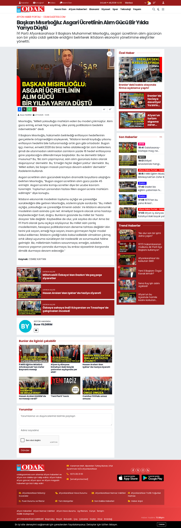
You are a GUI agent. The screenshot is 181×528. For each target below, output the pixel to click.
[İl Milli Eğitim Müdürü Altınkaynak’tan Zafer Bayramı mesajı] (33, 353)
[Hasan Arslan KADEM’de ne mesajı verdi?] (33, 385)
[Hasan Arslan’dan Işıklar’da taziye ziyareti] (97, 353)
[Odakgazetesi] (30, 9)
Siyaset (105, 9)
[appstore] (128, 478)
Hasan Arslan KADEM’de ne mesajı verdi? (32, 397)
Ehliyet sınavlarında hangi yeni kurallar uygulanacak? (148, 162)
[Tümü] (161, 137)
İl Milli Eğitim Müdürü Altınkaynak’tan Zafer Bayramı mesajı (31, 367)
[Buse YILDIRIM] (25, 326)
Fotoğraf (39, 2)
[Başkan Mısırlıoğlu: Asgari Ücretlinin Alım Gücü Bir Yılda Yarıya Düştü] (65, 77)
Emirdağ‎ (108, 519)
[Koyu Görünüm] (158, 9)
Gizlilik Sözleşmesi (25, 513)
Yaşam (137, 9)
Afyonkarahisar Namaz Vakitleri (110, 493)
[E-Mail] (36, 330)
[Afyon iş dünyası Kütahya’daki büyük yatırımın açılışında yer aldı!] (65, 353)
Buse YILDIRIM (25, 115)
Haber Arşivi (137, 501)
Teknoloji (125, 9)
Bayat (59, 519)
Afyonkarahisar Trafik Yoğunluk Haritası (144, 494)
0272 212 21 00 (76, 474)
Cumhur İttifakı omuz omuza (95, 397)
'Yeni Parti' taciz (60, 396)
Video (52, 2)
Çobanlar (83, 519)
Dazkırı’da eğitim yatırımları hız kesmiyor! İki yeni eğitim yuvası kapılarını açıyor (149, 188)
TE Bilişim (160, 517)
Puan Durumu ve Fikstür (33, 501)
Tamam (161, 524)
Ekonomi (94, 9)
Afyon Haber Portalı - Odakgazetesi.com (41, 16)
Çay (76, 519)
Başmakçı (50, 519)
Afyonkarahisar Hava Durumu (73, 493)
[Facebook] (133, 470)
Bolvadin (68, 519)
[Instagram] (143, 470)
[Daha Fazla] (34, 109)
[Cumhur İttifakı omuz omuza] (97, 385)
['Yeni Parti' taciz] (65, 385)
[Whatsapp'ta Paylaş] (29, 109)
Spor (115, 9)
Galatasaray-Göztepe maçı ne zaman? (149, 149)
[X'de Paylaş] (24, 109)
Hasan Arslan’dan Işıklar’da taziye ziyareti (96, 366)
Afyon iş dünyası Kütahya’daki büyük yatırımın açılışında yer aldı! (64, 368)
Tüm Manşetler (65, 501)
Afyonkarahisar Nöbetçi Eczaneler (32, 494)
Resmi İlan (67, 2)
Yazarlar (25, 2)
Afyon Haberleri (78, 9)
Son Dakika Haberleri (104, 501)
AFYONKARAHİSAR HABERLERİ (30, 519)
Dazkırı (142, 183)
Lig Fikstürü (82, 511)
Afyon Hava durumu (66, 511)
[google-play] (152, 478)
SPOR (141, 144)
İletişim (100, 511)
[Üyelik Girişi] (162, 3)
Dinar (100, 519)
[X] (138, 470)
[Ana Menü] (163, 9)
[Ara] (153, 9)
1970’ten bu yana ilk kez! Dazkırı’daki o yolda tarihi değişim (149, 201)
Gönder (25, 450)
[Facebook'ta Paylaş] (19, 109)
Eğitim (142, 157)
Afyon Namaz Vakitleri (44, 511)
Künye (92, 511)
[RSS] (148, 470)
